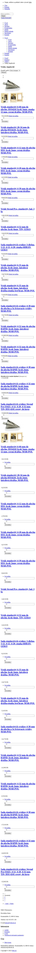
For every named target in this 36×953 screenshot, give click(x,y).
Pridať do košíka (13, 116)
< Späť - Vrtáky (9, 903)
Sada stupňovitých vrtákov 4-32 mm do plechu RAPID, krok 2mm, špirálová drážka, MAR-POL (18, 386)
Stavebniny (7, 33)
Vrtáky (6, 61)
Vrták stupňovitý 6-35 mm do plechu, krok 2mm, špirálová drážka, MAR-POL (14, 267)
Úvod (6, 23)
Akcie (6, 24)
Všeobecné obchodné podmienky (14, 935)
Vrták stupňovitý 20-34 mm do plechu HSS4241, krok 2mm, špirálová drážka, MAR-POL (15, 130)
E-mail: (3, 923)
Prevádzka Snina (6, 913)
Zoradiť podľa (5, 70)
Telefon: (3, 919)
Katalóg (6, 55)
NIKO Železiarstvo (6, 910)
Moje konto (7, 942)
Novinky (7, 26)
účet (30, 2)
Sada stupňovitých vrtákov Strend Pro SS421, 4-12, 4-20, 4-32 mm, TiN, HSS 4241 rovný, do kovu (17, 406)
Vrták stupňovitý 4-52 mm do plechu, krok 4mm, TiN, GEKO (16, 228)
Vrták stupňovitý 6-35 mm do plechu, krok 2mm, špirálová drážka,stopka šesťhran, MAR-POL (18, 288)
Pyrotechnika (8, 28)
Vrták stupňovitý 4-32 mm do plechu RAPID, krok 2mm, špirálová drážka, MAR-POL (18, 349)
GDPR (6, 930)
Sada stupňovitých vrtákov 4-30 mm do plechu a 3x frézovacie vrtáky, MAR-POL (18, 308)
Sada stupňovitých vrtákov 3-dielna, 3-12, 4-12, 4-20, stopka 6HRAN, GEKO (18, 247)
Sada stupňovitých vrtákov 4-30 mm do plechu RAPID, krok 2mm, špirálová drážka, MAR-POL (18, 369)
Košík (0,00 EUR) (6, 18)
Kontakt (6, 7)
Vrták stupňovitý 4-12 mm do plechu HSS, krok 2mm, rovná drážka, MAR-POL (18, 150)
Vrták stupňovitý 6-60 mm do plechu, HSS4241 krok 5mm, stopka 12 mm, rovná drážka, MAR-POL (17, 109)
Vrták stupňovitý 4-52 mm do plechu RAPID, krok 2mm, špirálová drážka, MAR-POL (18, 329)
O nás (6, 933)
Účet (5, 5)
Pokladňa (7, 9)
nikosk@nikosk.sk (10, 923)
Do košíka (5, 121)
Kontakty (7, 932)
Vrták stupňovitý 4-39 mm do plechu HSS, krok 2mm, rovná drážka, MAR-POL (18, 191)
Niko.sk (14, 950)
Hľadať (3, 16)
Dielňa (6, 30)
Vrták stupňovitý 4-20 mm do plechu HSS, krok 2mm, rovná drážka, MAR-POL (18, 170)
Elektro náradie (8, 31)
